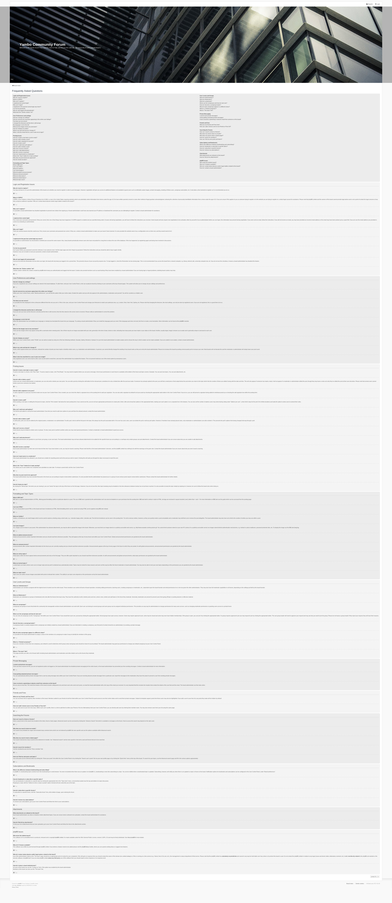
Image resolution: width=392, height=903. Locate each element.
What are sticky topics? (19, 176)
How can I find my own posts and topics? (211, 139)
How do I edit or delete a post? (21, 139)
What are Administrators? (207, 97)
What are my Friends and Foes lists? (210, 124)
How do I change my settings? (21, 117)
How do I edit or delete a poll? (21, 146)
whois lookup (127, 856)
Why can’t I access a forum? (20, 148)
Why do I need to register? (20, 97)
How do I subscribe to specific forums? (210, 148)
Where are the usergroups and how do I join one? (213, 103)
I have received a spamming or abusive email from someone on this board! (220, 119)
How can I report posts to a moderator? (24, 154)
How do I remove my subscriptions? (209, 150)
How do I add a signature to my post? (23, 141)
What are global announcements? (22, 172)
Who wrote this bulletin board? (208, 162)
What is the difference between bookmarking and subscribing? (217, 144)
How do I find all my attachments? (209, 157)
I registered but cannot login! (21, 103)
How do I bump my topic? (20, 159)
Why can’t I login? (18, 105)
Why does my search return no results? (210, 133)
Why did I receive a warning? (21, 152)
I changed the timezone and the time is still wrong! (27, 123)
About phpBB (131, 837)
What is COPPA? (17, 99)
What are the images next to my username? (25, 126)
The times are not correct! (20, 121)
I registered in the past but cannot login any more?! (27, 106)
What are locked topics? (19, 178)
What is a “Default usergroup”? (208, 108)
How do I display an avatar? (20, 128)
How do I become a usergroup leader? (210, 105)
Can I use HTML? (18, 166)
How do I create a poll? (19, 143)
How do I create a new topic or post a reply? (25, 137)
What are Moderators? (206, 99)
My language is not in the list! (21, 125)
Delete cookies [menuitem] (360, 883)
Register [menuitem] (370, 4)
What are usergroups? (206, 101)
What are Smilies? (18, 168)
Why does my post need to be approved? (24, 158)
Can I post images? (18, 170)
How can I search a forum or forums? (210, 132)
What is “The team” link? (206, 110)
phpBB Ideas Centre (87, 847)
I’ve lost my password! (19, 108)
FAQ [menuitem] (12, 79)
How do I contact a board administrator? (211, 168)
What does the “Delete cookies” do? (23, 112)
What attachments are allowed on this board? (212, 155)
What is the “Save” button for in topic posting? (25, 156)
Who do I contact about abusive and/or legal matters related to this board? (220, 166)
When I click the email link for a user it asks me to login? (28, 132)
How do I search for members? (208, 137)
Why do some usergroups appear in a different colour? (215, 106)
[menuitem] (13, 887)
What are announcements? (20, 174)
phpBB (181, 321)
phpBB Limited (59, 837)
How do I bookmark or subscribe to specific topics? (214, 146)
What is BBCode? (18, 165)
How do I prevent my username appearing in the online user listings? (32, 119)
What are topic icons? (19, 179)
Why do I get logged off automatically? (23, 110)
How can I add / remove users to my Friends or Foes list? (215, 126)
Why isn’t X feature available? (208, 164)
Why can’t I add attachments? (21, 150)
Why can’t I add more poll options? (22, 145)
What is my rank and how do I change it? (24, 130)
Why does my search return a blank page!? (211, 135)
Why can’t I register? (18, 101)
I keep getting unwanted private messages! (211, 117)
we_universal (18, 885)
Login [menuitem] (378, 4)
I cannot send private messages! (209, 115)
